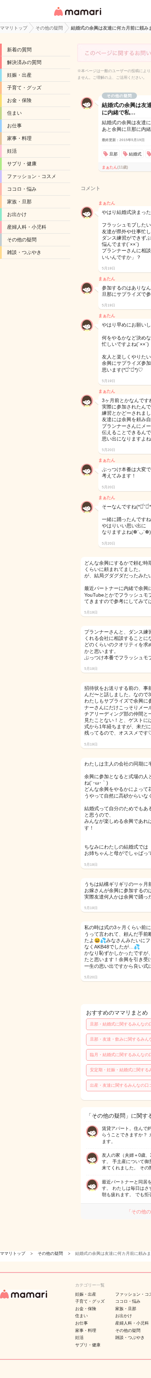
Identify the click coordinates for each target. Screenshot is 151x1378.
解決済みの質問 (24, 62)
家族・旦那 (19, 201)
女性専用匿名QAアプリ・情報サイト (77, 16)
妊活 (12, 151)
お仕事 (14, 125)
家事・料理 (19, 138)
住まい (14, 113)
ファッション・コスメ (31, 176)
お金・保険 (19, 100)
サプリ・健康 (22, 163)
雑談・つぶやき (24, 252)
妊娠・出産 (19, 75)
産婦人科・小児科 (26, 227)
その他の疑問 (22, 239)
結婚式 (135, 154)
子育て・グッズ (24, 87)
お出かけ (17, 214)
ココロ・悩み (22, 189)
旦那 (113, 154)
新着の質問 (19, 49)
